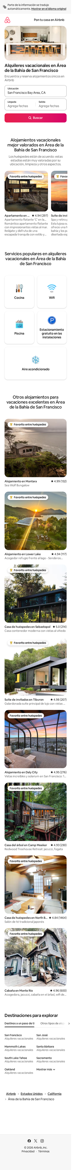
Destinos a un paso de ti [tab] (19, 1023)
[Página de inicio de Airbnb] (7, 20)
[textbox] (20, 106)
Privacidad (28, 1151)
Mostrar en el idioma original (48, 8)
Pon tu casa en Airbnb (49, 20)
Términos (44, 1151)
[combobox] (36, 93)
